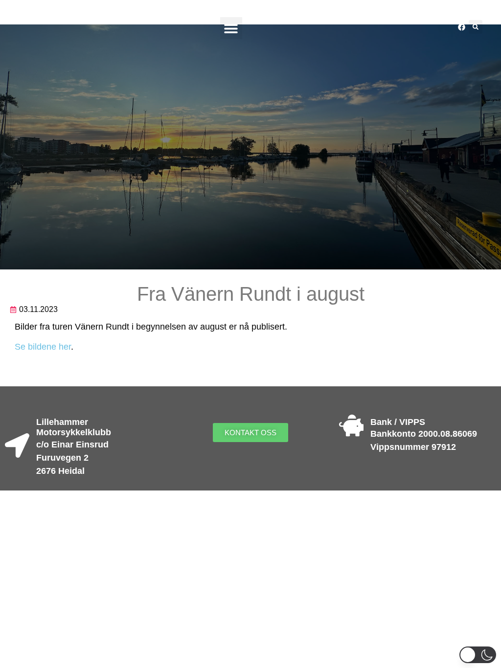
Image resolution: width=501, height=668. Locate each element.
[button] (231, 28)
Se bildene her (43, 347)
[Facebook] (461, 27)
